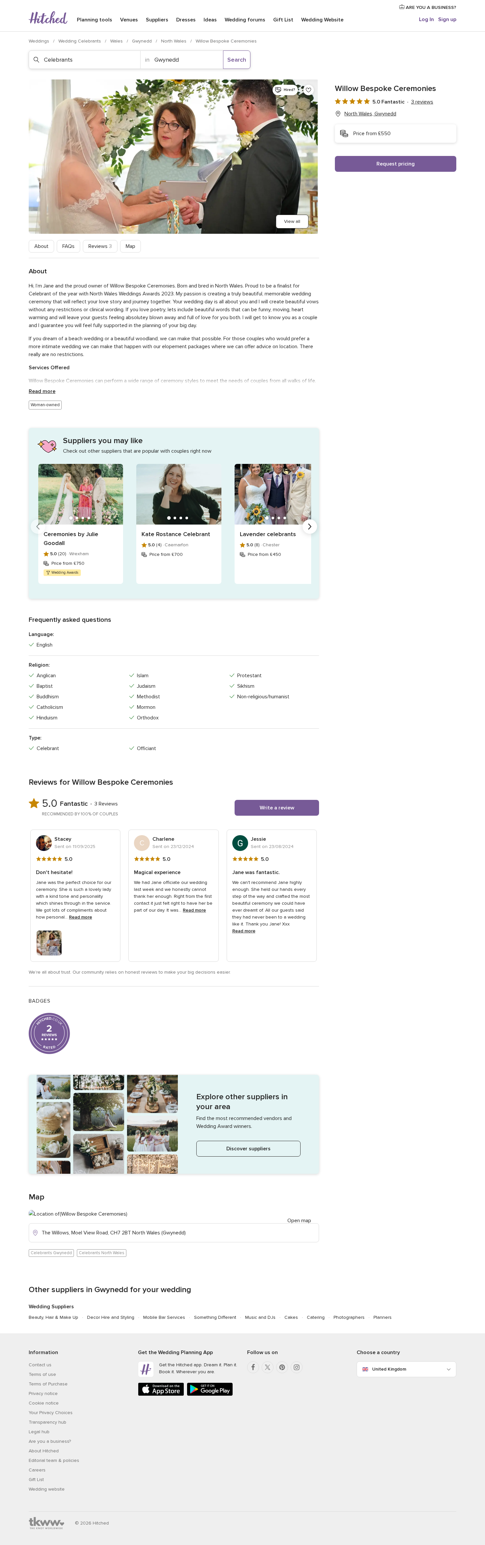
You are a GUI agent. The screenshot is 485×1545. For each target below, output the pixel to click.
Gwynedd (142, 41)
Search (236, 59)
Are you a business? (50, 1441)
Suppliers (157, 19)
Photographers (349, 1317)
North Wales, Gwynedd (370, 113)
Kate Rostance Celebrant (176, 534)
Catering (316, 1317)
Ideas (210, 19)
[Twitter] (268, 1367)
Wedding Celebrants (80, 41)
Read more (42, 391)
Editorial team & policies (54, 1460)
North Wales (174, 41)
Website (322, 19)
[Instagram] (297, 1367)
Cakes (291, 1317)
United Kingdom (389, 1369)
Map (130, 246)
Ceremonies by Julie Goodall (71, 538)
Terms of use (42, 1374)
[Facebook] (253, 1367)
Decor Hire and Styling (110, 1317)
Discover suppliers (248, 1148)
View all (292, 221)
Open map (299, 1220)
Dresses (186, 19)
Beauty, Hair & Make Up (53, 1317)
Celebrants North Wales (101, 1253)
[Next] (310, 526)
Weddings (39, 41)
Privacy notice (43, 1393)
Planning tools (94, 19)
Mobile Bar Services (164, 1317)
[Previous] (38, 526)
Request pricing (395, 164)
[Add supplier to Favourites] (308, 90)
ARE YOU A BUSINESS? (430, 7)
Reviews (100, 246)
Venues (129, 19)
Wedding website (47, 1489)
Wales (117, 41)
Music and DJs (260, 1317)
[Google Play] (210, 1394)
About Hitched (44, 1451)
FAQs (68, 246)
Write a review (277, 807)
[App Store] (161, 1394)
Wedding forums (245, 19)
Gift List (283, 19)
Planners (382, 1317)
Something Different (215, 1317)
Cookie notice (44, 1403)
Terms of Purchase (48, 1384)
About (41, 246)
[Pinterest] (282, 1367)
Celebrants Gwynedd (51, 1253)
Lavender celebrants (268, 534)
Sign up (447, 19)
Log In (426, 19)
